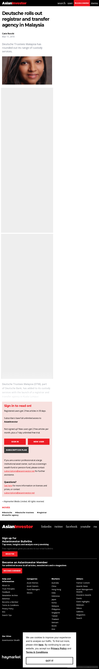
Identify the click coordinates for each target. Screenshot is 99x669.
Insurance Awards (83, 595)
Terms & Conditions (10, 605)
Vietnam (55, 622)
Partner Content (83, 583)
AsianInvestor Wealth (11, 640)
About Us (6, 585)
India (54, 593)
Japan (54, 599)
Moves (6, 507)
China (54, 586)
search (61, 3)
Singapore (56, 612)
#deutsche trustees (24, 512)
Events (79, 598)
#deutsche (7, 512)
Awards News (82, 586)
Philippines (56, 609)
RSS (3, 612)
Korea (54, 602)
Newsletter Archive (10, 595)
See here (8, 485)
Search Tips (7, 615)
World (54, 626)
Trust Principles (8, 589)
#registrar (42, 512)
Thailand (55, 619)
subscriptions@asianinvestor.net (19, 471)
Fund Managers (33, 589)
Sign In (15, 442)
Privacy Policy (7, 608)
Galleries (79, 611)
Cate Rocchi (8, 33)
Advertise (6, 598)
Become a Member (10, 602)
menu (94, 3)
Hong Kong (56, 589)
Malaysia (55, 606)
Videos (79, 608)
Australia (55, 583)
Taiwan (55, 616)
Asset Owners (32, 586)
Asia (53, 629)
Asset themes (32, 583)
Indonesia (56, 596)
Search (79, 618)
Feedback (6, 592)
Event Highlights (83, 601)
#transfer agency (10, 515)
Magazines (80, 615)
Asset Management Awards (84, 590)
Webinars (80, 605)
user (70, 3)
